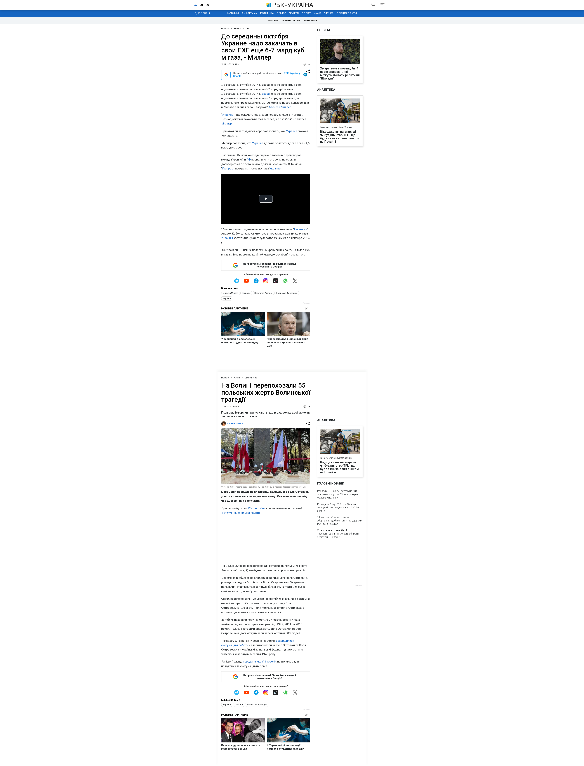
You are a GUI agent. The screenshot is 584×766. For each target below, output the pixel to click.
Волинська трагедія (257, 704)
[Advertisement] (265, 539)
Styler (329, 13)
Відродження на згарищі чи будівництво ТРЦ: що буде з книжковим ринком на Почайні (339, 136)
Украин (266, 93)
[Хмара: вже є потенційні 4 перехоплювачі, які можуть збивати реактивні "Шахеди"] (340, 51)
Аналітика (249, 13)
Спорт (306, 13)
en (201, 4)
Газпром (227, 168)
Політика (267, 13)
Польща (239, 704)
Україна (227, 298)
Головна (225, 28)
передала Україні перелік (259, 661)
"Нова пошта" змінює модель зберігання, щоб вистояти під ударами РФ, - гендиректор (339, 520)
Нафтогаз (300, 229)
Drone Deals (272, 21)
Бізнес (281, 13)
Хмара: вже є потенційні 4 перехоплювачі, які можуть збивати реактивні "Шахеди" (340, 73)
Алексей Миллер (280, 107)
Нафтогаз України (263, 293)
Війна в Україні (310, 21)
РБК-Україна (256, 508)
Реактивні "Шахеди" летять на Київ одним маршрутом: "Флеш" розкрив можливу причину (337, 494)
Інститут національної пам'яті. (240, 512)
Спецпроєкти (347, 13)
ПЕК (248, 28)
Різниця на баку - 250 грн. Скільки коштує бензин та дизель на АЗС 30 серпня (338, 507)
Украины (227, 238)
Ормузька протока (291, 21)
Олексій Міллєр (230, 293)
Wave (317, 13)
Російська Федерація (286, 293)
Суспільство (251, 377)
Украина (291, 131)
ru (207, 4)
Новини (233, 13)
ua (195, 4)
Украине (227, 114)
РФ (249, 159)
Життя (294, 13)
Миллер (226, 123)
